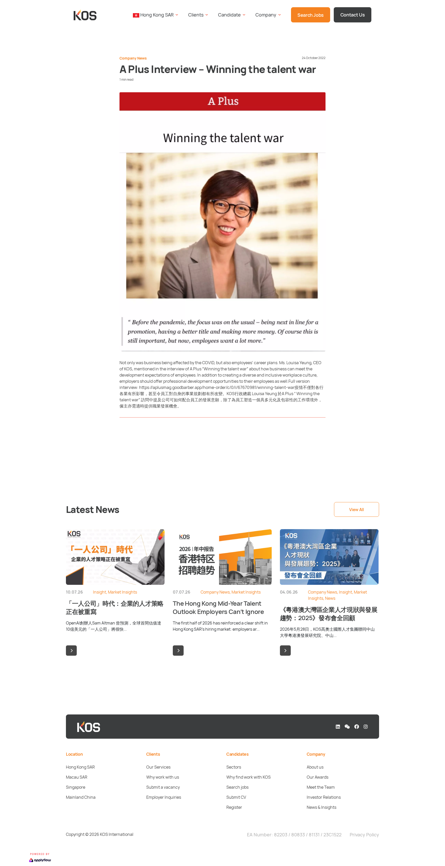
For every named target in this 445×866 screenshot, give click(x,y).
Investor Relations (324, 797)
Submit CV (236, 797)
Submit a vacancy (163, 787)
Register (234, 807)
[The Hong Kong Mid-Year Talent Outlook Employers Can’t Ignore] (178, 650)
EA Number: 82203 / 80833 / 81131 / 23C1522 (294, 834)
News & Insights (321, 807)
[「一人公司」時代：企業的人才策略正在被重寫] (71, 650)
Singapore (75, 787)
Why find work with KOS (248, 777)
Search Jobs (310, 15)
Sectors (233, 767)
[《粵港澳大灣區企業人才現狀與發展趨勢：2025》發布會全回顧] (285, 650)
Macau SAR (76, 777)
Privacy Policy (364, 834)
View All (356, 509)
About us (315, 767)
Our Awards (317, 777)
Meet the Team (321, 787)
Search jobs (237, 787)
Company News (133, 58)
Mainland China (81, 797)
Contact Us (352, 15)
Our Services (158, 767)
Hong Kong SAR (80, 767)
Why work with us (162, 777)
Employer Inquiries (163, 797)
